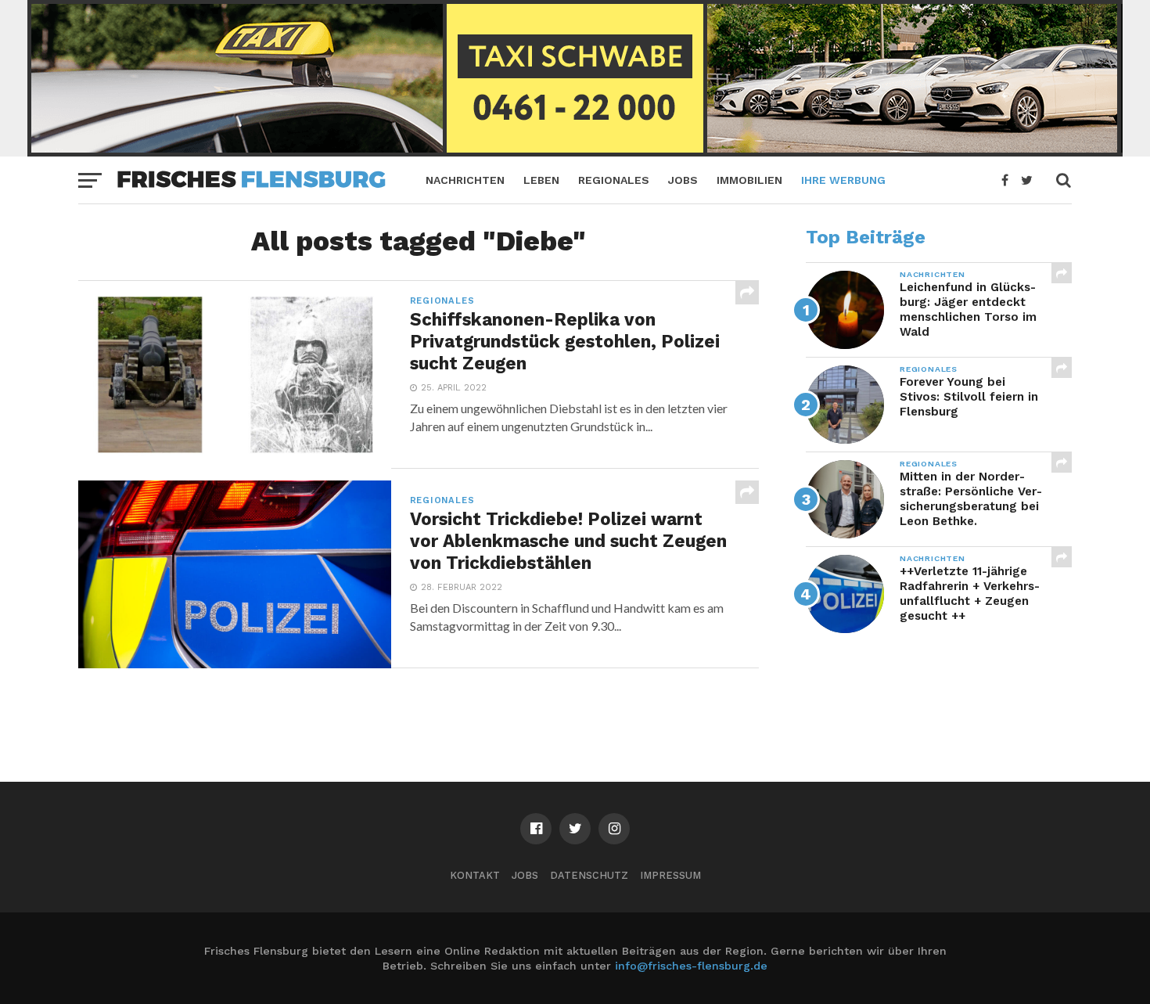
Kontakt (475, 875)
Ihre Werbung (843, 180)
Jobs (683, 180)
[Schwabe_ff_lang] (575, 151)
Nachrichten (465, 180)
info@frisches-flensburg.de (691, 965)
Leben (541, 180)
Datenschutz (589, 875)
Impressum (670, 875)
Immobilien (749, 180)
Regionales (613, 180)
